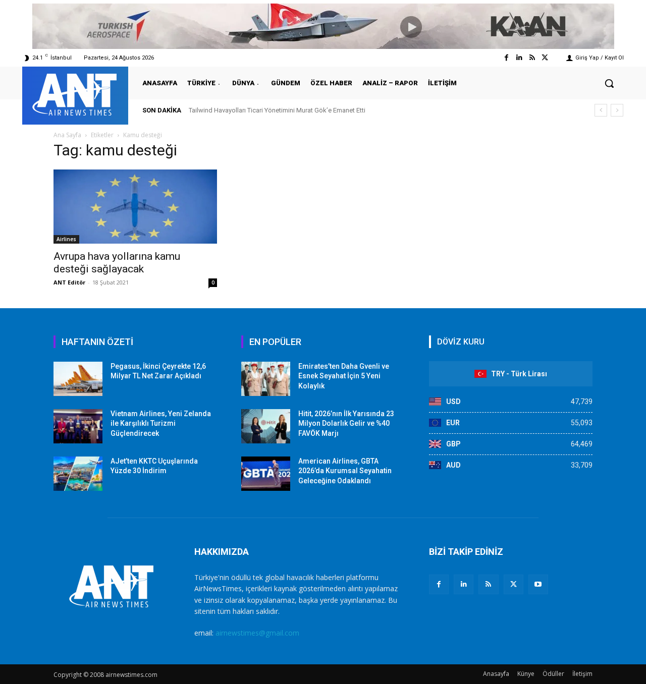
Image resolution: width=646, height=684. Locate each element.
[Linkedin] (519, 57)
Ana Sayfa (67, 135)
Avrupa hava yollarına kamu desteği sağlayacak (116, 262)
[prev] (601, 110)
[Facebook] (506, 57)
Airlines (66, 239)
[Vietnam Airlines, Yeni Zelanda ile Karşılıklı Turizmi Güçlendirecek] (77, 426)
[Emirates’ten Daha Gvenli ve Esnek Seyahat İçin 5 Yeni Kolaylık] (265, 379)
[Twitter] (545, 57)
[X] (513, 584)
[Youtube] (538, 584)
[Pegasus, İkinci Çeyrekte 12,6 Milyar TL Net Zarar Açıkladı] (77, 379)
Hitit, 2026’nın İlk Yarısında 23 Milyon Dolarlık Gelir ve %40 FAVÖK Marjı (346, 423)
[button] (609, 83)
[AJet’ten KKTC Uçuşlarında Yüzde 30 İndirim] (77, 474)
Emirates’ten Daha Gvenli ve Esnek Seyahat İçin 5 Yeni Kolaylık (343, 376)
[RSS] (488, 584)
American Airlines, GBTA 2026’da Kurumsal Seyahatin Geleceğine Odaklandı (345, 471)
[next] (617, 110)
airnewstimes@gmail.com (257, 633)
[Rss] (532, 57)
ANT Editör (69, 282)
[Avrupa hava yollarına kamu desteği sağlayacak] (135, 206)
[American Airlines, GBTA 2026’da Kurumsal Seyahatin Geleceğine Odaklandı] (265, 474)
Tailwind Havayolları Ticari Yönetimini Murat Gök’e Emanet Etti (277, 110)
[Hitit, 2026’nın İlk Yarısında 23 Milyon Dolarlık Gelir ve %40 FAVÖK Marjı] (265, 426)
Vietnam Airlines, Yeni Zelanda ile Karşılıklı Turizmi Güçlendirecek (161, 423)
